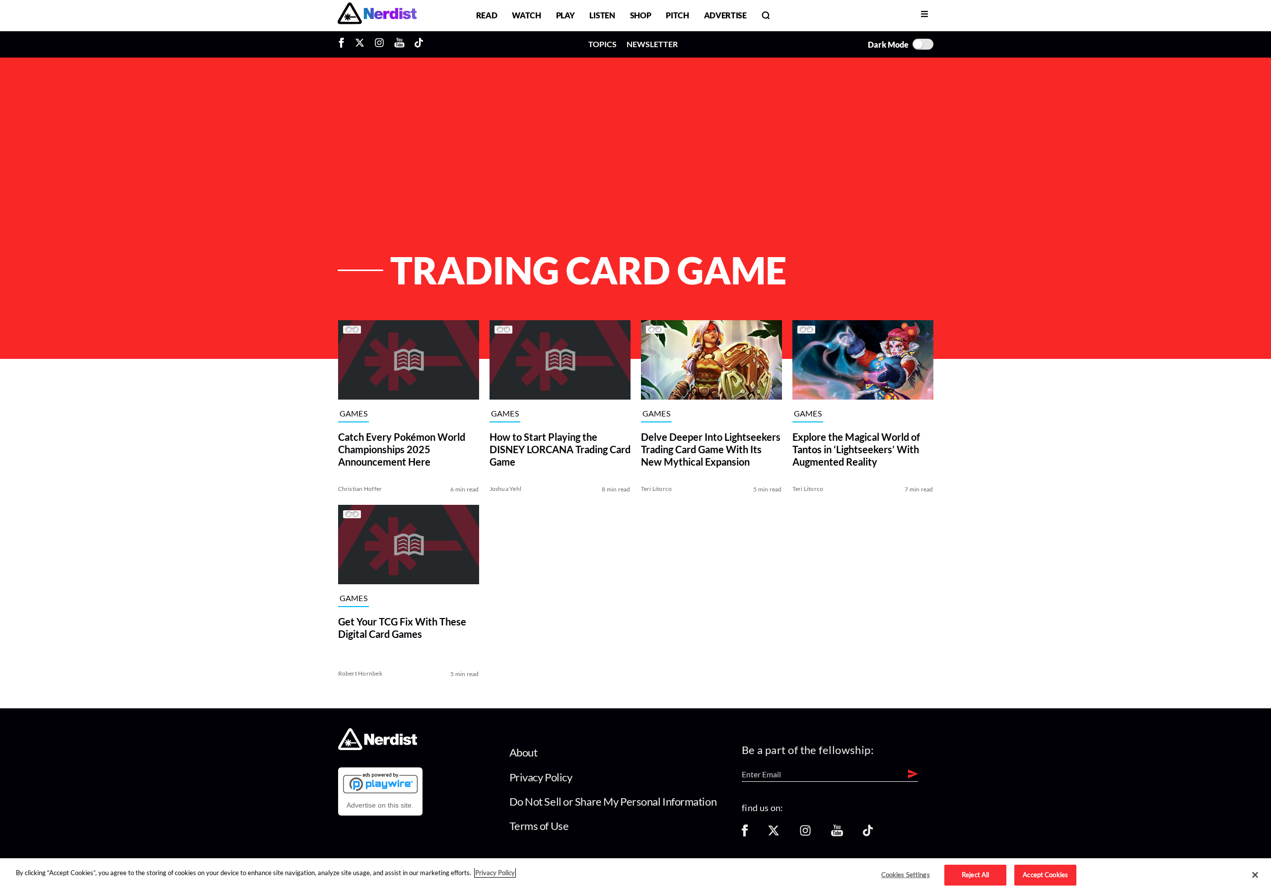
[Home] (377, 747)
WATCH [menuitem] (526, 15)
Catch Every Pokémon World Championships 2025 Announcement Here (401, 449)
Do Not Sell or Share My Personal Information (613, 801)
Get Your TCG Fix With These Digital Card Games (402, 628)
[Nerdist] (377, 15)
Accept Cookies (1045, 875)
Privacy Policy (540, 777)
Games (354, 413)
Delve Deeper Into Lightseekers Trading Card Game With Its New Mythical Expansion (710, 449)
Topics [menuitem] (602, 44)
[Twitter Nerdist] (359, 44)
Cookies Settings (905, 875)
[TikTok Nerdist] (419, 44)
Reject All (975, 875)
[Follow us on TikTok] (868, 833)
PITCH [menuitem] (677, 15)
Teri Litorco (656, 488)
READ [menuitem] (486, 15)
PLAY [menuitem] (565, 15)
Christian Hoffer (360, 488)
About (523, 752)
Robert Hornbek (360, 673)
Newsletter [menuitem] (652, 44)
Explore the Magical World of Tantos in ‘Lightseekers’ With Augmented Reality (856, 449)
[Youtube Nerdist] (399, 44)
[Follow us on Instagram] (805, 833)
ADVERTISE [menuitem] (725, 15)
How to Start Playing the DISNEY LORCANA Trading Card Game (560, 449)
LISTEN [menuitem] (602, 15)
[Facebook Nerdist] (344, 44)
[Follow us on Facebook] (745, 833)
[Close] (1255, 875)
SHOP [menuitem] (640, 15)
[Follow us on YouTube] (837, 833)
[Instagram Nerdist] (379, 44)
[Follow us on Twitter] (773, 833)
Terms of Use (539, 825)
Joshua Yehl (506, 488)
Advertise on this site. (380, 805)
